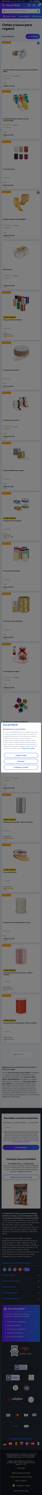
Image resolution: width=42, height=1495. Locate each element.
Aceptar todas (21, 755)
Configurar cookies (21, 767)
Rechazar (21, 761)
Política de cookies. (28, 748)
